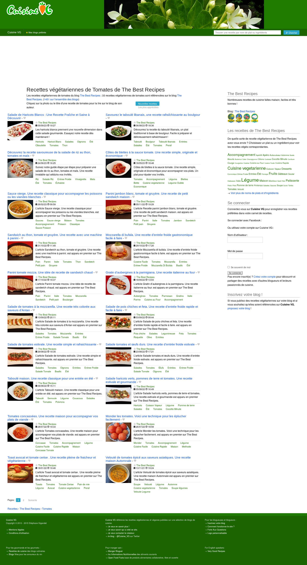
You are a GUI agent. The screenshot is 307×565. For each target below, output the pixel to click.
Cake (244, 159)
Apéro (266, 155)
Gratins (180, 295)
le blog (111, 536)
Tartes (290, 185)
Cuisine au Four (152, 299)
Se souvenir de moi (240, 267)
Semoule (52, 398)
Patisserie (292, 180)
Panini (145, 220)
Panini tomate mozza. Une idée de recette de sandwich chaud (50, 272)
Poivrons (59, 401)
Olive (149, 337)
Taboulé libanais (167, 141)
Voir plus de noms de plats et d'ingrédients (255, 193)
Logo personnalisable (217, 532)
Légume (173, 179)
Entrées (183, 141)
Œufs (161, 367)
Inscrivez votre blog (216, 523)
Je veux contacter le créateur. (121, 532)
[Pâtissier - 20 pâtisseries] (254, 117)
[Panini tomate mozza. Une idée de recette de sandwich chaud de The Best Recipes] (20, 285)
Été (91, 141)
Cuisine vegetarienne (153, 182)
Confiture (291, 159)
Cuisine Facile (141, 261)
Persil (169, 145)
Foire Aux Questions (217, 529)
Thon (64, 145)
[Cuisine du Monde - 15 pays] (231, 117)
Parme (137, 299)
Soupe (137, 484)
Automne (172, 484)
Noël (279, 181)
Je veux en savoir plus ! (118, 526)
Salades (69, 141)
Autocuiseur (275, 155)
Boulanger (68, 299)
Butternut (238, 159)
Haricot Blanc (54, 141)
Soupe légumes (180, 488)
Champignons (252, 159)
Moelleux (273, 180)
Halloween (232, 181)
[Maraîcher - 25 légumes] (246, 117)
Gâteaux (282, 174)
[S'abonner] (36, 122)
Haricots (39, 141)
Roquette (138, 337)
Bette (136, 182)
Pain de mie (83, 484)
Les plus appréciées (148, 107)
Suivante (32, 500)
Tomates (54, 145)
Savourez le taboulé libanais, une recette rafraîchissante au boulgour (153, 114)
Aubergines (139, 295)
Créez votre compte (265, 276)
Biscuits (231, 159)
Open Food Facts (116, 557)
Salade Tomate (61, 337)
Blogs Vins (14, 554)
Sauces (39, 220)
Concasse (40, 442)
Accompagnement (155, 179)
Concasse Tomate (44, 450)
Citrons (261, 159)
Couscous (78, 398)
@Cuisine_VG (123, 536)
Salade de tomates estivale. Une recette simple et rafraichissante (52, 344)
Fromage (265, 174)
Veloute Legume (142, 491)
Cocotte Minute (173, 409)
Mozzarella (169, 261)
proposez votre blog (239, 308)
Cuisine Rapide (61, 446)
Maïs (92, 179)
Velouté (148, 484)
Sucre (285, 185)
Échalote (59, 182)
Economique (140, 186)
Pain (136, 220)
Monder (138, 442)
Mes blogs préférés (37, 32)
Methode (186, 446)
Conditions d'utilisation (19, 532)
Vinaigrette (80, 179)
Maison (68, 220)
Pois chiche (139, 333)
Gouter (291, 173)
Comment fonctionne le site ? (221, 526)
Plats (234, 185)
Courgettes (239, 163)
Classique (75, 224)
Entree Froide (64, 179)
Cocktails (268, 159)
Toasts (38, 484)
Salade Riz (48, 179)
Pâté (283, 181)
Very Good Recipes (216, 551)
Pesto (230, 185)
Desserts (287, 168)
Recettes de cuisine (18, 551)
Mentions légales (16, 529)
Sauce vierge (53, 220)
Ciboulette (40, 145)
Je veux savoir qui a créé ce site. (123, 529)
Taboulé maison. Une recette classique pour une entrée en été (50, 378)
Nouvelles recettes (147, 103)
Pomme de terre (186, 405)
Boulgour (150, 141)
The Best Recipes (90, 95)
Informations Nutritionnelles (123, 554)
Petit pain (138, 224)
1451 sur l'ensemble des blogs (61, 99)
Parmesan (167, 295)
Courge (231, 162)
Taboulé (138, 141)
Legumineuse (168, 333)
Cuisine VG (14, 32)
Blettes (184, 179)
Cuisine (246, 163)
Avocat (51, 488)
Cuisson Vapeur (154, 405)
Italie (154, 220)
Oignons (81, 141)
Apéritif (259, 155)
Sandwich (191, 220)
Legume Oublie (176, 182)
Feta (181, 333)
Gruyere (151, 224)
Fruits (273, 173)
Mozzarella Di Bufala (161, 265)
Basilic (179, 265)
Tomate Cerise (66, 484)
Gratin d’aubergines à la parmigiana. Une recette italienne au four (150, 272)
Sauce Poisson (43, 227)
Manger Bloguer (115, 551)
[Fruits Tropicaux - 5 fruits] (239, 117)
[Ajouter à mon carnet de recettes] (24, 118)
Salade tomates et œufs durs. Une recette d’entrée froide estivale (150, 344)
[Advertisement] (153, 61)
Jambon (178, 220)
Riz (37, 179)
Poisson (62, 224)
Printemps (258, 185)
